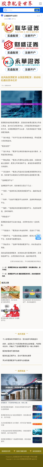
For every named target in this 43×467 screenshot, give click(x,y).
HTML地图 (33, 457)
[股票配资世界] (17, 3)
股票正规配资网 (21, 451)
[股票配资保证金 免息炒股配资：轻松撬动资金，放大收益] (37, 416)
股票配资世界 (6, 451)
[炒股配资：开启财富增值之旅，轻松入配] (21, 387)
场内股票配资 (37, 451)
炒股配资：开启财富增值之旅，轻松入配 (14, 403)
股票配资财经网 (25, 459)
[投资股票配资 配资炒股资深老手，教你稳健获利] (32, 292)
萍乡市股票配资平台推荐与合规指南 (16, 360)
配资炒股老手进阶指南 (11, 351)
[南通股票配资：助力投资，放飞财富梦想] (10, 292)
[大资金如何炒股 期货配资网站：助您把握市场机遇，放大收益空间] (37, 432)
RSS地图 (26, 457)
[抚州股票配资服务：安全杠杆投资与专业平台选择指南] (37, 408)
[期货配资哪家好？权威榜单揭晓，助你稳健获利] (37, 440)
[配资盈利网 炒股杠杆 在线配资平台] (10, 310)
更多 (38, 15)
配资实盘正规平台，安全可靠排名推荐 (17, 355)
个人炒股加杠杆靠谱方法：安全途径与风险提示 (20, 339)
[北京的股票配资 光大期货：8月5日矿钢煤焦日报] (37, 424)
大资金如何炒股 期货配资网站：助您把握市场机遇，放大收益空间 (16, 432)
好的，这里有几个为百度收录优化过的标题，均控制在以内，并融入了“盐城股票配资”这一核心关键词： (22, 345)
